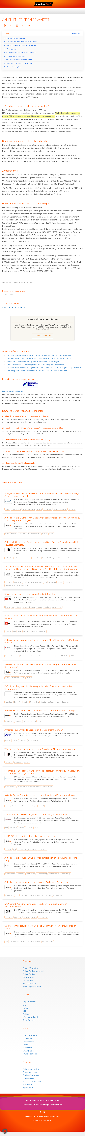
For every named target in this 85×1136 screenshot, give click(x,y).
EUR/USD (8, 631)
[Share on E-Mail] (29, 25)
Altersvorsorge (10, 787)
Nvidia (58, 702)
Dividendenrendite (34, 534)
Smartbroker (28, 1051)
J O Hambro (47, 509)
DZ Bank (26, 721)
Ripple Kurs (28, 1087)
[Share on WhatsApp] (22, 25)
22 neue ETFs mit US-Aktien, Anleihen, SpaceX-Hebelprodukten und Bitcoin (33, 428)
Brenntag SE (9, 806)
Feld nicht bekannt (13, 292)
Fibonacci (34, 656)
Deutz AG (18, 721)
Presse (58, 1116)
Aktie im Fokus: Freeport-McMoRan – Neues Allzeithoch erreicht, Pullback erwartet (41, 641)
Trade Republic (30, 1053)
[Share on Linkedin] (16, 25)
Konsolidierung (42, 874)
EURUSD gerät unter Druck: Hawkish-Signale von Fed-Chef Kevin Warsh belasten (40, 617)
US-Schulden (42, 849)
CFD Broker (28, 980)
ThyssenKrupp (65, 874)
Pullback (73, 656)
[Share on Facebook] (4, 25)
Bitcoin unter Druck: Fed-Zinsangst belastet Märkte (30, 594)
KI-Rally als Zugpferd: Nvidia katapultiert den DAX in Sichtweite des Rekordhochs (38, 687)
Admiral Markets (30, 1035)
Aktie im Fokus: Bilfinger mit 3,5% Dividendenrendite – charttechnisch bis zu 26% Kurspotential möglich (42, 519)
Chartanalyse (30, 874)
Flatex (25, 1044)
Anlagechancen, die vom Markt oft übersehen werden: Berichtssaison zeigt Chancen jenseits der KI (41, 495)
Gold (11, 558)
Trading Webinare (31, 1075)
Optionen (27, 1014)
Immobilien (8, 762)
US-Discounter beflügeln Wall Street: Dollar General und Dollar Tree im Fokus (40, 927)
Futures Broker (29, 983)
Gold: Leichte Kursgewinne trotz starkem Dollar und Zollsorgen (36, 882)
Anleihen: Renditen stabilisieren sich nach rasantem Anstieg (26, 439)
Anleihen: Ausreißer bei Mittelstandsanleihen (20, 463)
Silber (60, 558)
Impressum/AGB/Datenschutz (36, 1116)
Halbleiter (26, 917)
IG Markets (28, 1047)
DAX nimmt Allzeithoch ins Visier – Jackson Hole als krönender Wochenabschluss (35, 905)
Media (51, 1116)
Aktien (7, 509)
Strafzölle (23, 895)
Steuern (26, 762)
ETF (24, 1011)
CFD (24, 1005)
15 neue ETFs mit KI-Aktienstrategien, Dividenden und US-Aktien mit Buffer (33, 451)
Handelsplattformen (32, 986)
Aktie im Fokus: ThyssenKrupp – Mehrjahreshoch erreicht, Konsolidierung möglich (40, 859)
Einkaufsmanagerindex (35, 582)
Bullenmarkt (20, 874)
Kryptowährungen (29, 607)
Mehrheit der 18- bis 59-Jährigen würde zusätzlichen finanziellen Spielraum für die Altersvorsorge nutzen (42, 772)
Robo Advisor (29, 1020)
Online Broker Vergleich (33, 971)
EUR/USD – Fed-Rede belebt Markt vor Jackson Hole (30, 836)
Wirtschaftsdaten (22, 585)
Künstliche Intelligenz (60, 509)
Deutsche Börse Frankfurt (14, 391)
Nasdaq (39, 607)
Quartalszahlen (10, 585)
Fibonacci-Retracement (46, 656)
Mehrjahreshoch (54, 874)
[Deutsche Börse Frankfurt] (30, 383)
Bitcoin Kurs (28, 1084)
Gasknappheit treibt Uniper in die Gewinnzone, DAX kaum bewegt (37, 370)
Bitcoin (7, 607)
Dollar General (14, 942)
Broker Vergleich (30, 968)
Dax (24, 582)
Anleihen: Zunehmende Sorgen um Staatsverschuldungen (33, 361)
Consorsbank (28, 1041)
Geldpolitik (52, 582)
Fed (6, 558)
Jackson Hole (26, 558)
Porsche (29, 678)
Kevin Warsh (36, 558)
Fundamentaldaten (29, 509)
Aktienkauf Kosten (31, 1069)
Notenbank (46, 607)
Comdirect (27, 1038)
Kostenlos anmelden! (43, 336)
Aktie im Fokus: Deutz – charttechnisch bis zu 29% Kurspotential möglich (40, 710)
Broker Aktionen (30, 1072)
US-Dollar (67, 558)
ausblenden (76, 33)
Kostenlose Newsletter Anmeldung (42, 1100)
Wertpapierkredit (31, 1017)
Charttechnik (22, 534)
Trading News (29, 1078)
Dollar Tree (25, 942)
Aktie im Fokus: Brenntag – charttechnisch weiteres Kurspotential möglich (41, 795)
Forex (19, 631)
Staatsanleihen (57, 607)
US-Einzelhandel (47, 942)
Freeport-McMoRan (62, 656)
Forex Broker (28, 977)
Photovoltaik (18, 762)
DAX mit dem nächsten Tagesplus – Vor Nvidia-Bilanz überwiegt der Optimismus (44, 367)
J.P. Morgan (33, 806)
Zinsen (36, 828)
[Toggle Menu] (3, 11)
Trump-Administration (35, 895)
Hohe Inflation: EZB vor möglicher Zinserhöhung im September (35, 364)
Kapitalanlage (47, 787)
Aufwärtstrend (25, 656)
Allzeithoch (8, 582)
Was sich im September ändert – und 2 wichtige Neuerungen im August (40, 749)
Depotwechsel (29, 1001)
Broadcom (17, 582)
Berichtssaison (16, 509)
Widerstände (57, 895)
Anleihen (6, 307)
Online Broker (29, 974)
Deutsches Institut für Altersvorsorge (29, 787)
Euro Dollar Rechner (32, 1081)
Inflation (21, 307)
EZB (14, 307)
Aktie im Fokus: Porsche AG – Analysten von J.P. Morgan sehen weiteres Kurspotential (40, 666)
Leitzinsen (72, 509)
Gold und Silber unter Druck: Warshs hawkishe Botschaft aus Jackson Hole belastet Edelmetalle (41, 543)
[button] (5, 1131)
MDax (51, 534)
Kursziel (44, 534)
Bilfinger (14, 534)
